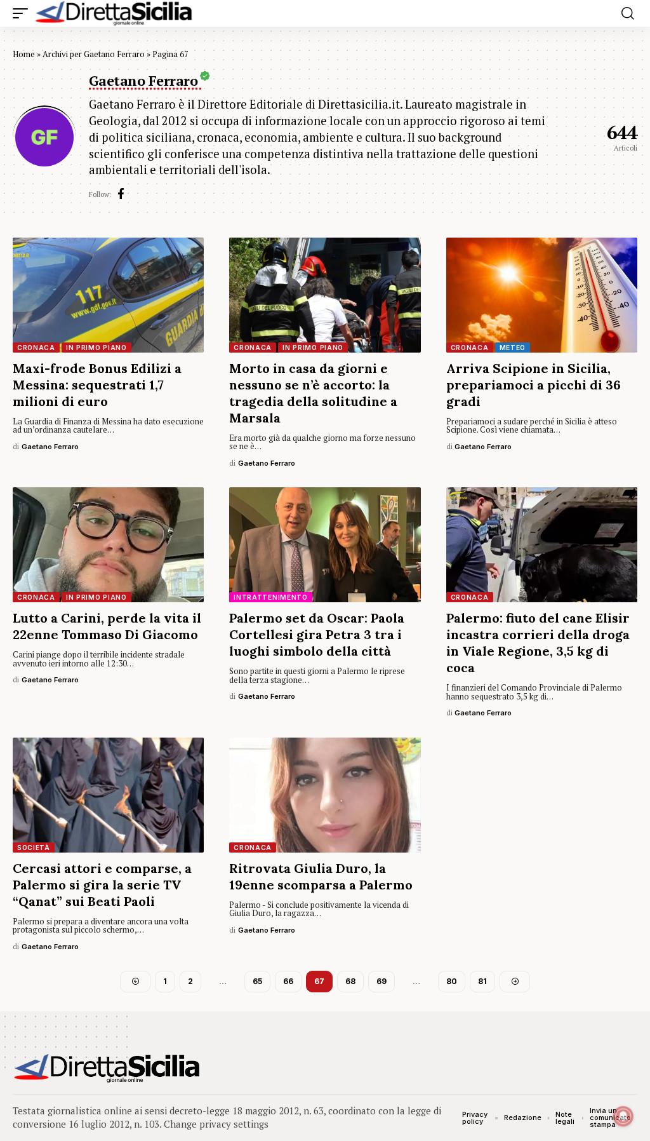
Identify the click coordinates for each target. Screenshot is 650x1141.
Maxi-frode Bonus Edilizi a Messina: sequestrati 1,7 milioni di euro (97, 384)
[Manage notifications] (623, 1116)
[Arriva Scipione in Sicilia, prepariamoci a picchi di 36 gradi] (541, 295)
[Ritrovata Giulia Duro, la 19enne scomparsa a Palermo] (324, 795)
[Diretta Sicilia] (114, 13)
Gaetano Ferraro (50, 446)
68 (350, 981)
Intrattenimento (271, 597)
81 (482, 981)
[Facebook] (121, 194)
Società (33, 847)
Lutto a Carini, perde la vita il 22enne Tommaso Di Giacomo (107, 626)
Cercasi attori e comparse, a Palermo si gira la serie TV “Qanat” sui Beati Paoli (102, 884)
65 (257, 981)
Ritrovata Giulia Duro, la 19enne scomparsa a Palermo (321, 876)
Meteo (513, 347)
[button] (23, 13)
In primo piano (96, 347)
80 (451, 981)
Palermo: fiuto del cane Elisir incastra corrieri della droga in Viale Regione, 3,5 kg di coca (538, 642)
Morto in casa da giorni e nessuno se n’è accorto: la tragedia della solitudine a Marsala (313, 393)
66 (288, 981)
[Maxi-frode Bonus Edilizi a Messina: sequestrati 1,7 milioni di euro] (108, 295)
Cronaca (36, 347)
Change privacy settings (216, 1123)
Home (24, 54)
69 (381, 981)
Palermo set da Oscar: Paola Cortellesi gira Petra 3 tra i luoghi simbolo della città (316, 634)
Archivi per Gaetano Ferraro (94, 54)
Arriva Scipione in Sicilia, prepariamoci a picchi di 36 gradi (533, 384)
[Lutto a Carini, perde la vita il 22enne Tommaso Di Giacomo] (108, 544)
